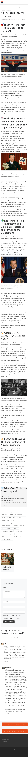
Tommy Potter (5, 19)
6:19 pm (13, 669)
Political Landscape (8, 7)
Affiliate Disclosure (5, 739)
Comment (7, 591)
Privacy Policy (4, 741)
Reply (6, 661)
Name (6, 601)
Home (2, 7)
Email (6, 606)
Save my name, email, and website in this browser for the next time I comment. (13, 617)
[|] (2, 2)
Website (6, 612)
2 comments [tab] (14, 637)
